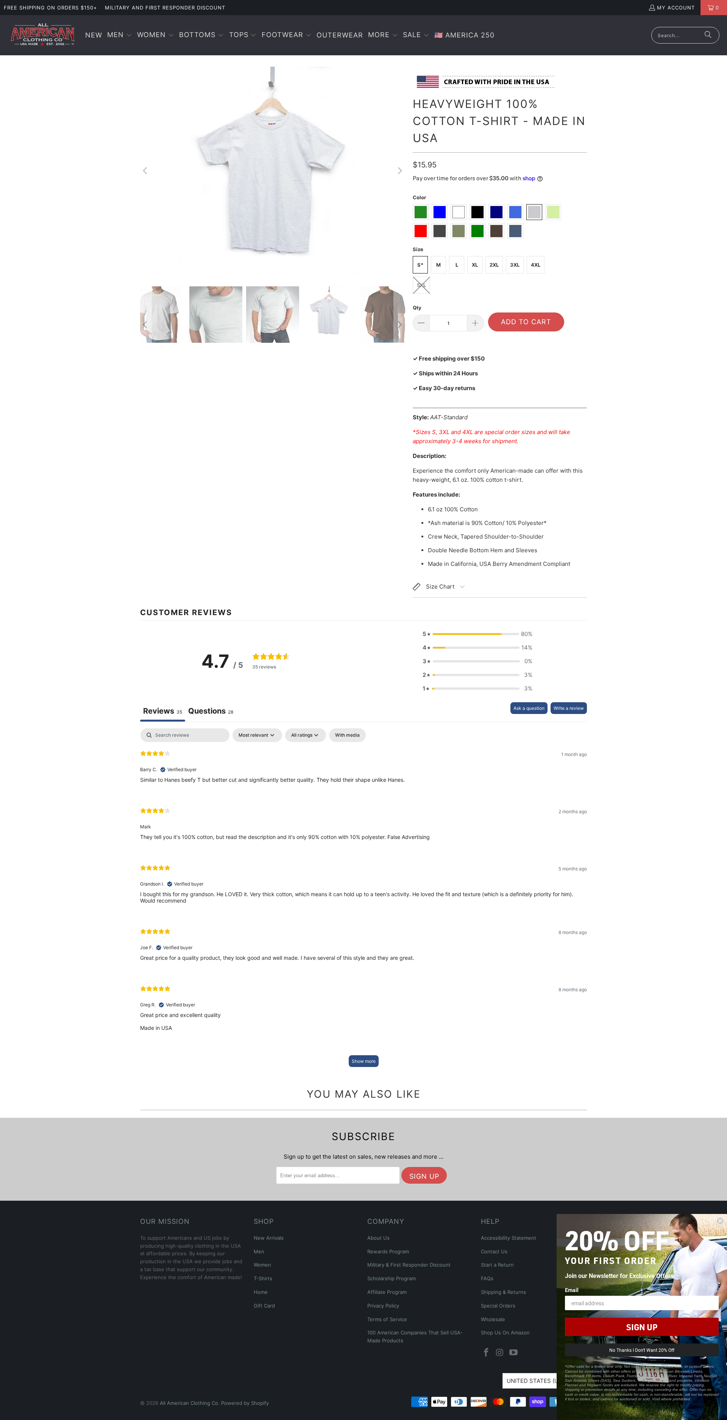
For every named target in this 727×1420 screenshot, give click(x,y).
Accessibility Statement (508, 1238)
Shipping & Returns (503, 1292)
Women (262, 1265)
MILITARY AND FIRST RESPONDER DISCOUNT (165, 8)
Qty (417, 308)
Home (261, 1292)
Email (572, 1289)
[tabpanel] (363, 901)
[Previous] (146, 171)
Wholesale (493, 1319)
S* (420, 265)
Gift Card (264, 1306)
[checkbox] (347, 735)
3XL (515, 265)
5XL (421, 285)
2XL (494, 265)
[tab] (210, 712)
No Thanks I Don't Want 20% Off (641, 1350)
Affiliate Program (387, 1292)
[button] (119, 35)
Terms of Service (387, 1319)
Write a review (569, 708)
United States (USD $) (540, 1380)
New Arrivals (269, 1238)
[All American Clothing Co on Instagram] (500, 1353)
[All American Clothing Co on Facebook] (486, 1353)
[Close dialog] (720, 1221)
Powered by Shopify (245, 1403)
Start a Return (497, 1265)
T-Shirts (263, 1278)
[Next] (399, 171)
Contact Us (494, 1251)
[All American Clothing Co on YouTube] (513, 1353)
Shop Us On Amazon (505, 1332)
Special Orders (498, 1306)
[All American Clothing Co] (43, 35)
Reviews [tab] (162, 710)
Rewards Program (388, 1251)
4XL (535, 265)
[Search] (708, 35)
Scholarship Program (391, 1278)
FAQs (487, 1278)
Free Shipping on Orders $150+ (50, 8)
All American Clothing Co (189, 1403)
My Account (676, 8)
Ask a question (528, 708)
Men (259, 1251)
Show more (364, 1061)
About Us (378, 1238)
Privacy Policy (383, 1306)
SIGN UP (641, 1327)
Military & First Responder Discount (409, 1265)
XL (475, 265)
